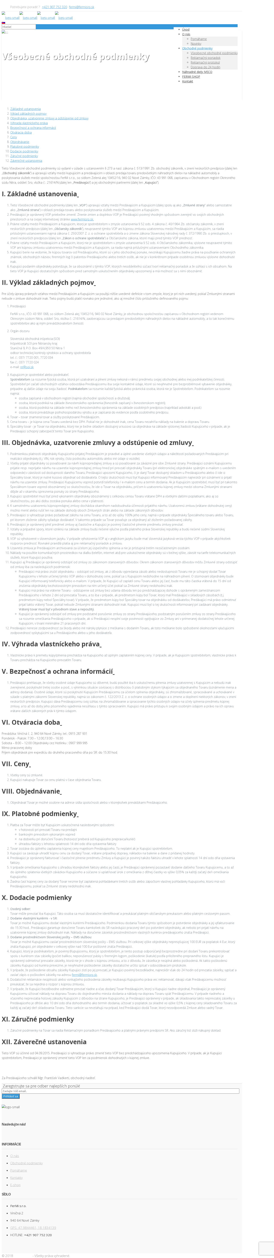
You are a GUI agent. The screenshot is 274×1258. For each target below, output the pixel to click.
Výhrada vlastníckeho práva (29, 123)
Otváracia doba (21, 132)
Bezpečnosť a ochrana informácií (33, 128)
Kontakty (16, 1177)
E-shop (15, 1185)
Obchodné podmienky (25, 74)
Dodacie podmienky (24, 151)
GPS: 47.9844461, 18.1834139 (33, 1227)
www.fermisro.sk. (82, 219)
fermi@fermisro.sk (81, 7)
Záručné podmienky (24, 156)
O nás (14, 1156)
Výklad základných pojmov (28, 114)
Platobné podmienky (24, 146)
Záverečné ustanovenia (26, 161)
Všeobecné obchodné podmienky (33, 79)
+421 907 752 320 (54, 7)
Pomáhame (18, 1170)
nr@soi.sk (27, 367)
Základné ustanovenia (25, 109)
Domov (15, 69)
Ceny (13, 137)
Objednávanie (19, 142)
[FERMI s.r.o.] (37, 18)
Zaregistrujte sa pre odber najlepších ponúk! (41, 1085)
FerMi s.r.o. (23, 1256)
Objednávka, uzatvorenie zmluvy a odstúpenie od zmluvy (49, 118)
